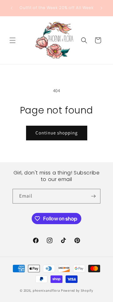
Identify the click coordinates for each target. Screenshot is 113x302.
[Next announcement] (101, 8)
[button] (12, 40)
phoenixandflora (46, 290)
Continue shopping (56, 133)
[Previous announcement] (12, 8)
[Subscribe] (93, 196)
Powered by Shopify (77, 290)
